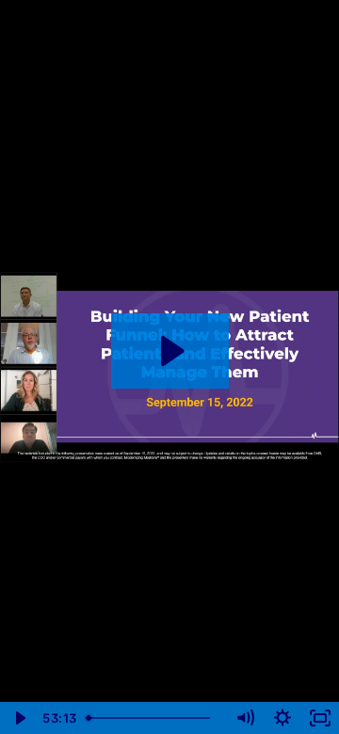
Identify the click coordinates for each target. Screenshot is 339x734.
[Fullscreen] (320, 718)
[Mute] (245, 718)
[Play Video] (19, 718)
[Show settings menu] (282, 718)
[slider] (153, 718)
